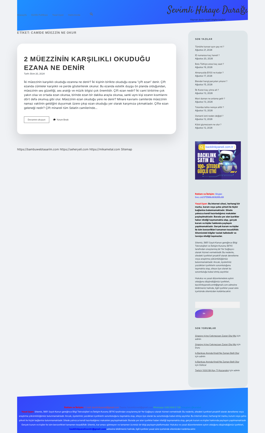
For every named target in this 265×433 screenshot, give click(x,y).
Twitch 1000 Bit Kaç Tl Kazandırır (212, 370)
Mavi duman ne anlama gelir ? (210, 98)
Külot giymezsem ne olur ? (208, 124)
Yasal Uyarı (58, 15)
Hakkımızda (74, 15)
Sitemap (126, 149)
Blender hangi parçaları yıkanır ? (211, 81)
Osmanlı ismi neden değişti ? (209, 115)
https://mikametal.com (104, 149)
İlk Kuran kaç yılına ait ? (207, 90)
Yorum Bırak (63, 119)
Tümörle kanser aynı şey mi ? (209, 46)
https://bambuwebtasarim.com (38, 149)
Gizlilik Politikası (39, 15)
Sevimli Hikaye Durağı (207, 10)
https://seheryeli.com (74, 149)
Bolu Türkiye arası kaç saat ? (209, 64)
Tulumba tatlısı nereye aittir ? (209, 107)
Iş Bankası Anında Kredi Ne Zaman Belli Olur (217, 353)
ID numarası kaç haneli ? (207, 55)
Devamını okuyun (38, 120)
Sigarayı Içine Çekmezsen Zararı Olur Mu (215, 335)
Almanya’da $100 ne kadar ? (209, 72)
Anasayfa (22, 15)
